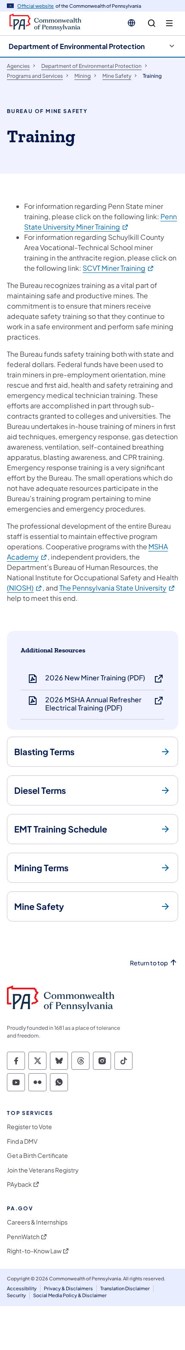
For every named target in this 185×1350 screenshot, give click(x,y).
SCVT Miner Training (118, 267)
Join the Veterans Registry (43, 1170)
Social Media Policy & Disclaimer (70, 1295)
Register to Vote (29, 1126)
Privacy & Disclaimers (68, 1288)
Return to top (149, 963)
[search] (151, 23)
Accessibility (22, 1288)
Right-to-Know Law (34, 1251)
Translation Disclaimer (125, 1288)
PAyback (19, 1184)
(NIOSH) (25, 587)
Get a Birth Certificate (37, 1155)
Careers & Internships (37, 1222)
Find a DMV (22, 1141)
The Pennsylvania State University (117, 587)
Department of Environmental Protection (77, 46)
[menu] (169, 23)
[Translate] (131, 23)
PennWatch (23, 1236)
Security (16, 1295)
